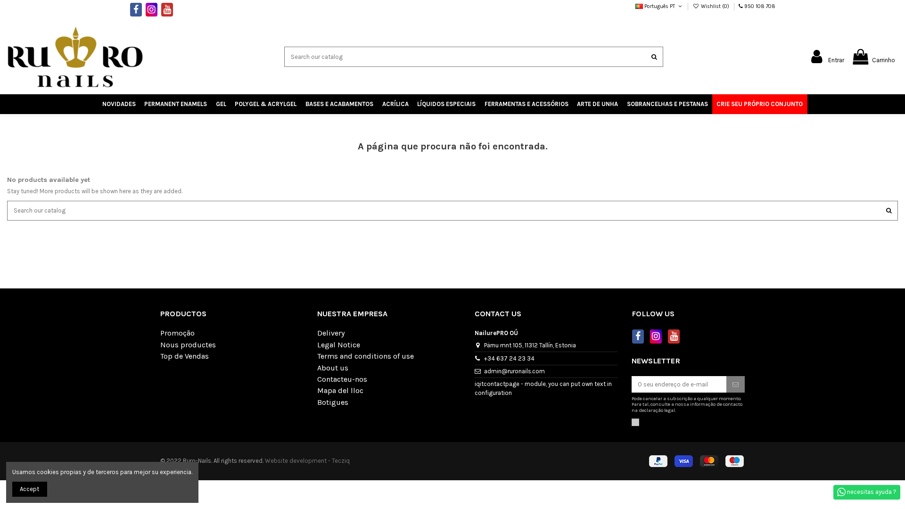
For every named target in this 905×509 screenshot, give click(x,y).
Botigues (332, 402)
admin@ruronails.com (514, 371)
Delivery (331, 333)
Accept (29, 489)
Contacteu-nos (342, 379)
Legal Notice (338, 345)
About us (332, 368)
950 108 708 (759, 6)
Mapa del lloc (340, 390)
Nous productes (188, 345)
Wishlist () (715, 6)
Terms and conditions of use (365, 356)
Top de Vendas (184, 356)
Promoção (177, 333)
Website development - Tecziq (307, 460)
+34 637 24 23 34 (509, 358)
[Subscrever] (735, 384)
